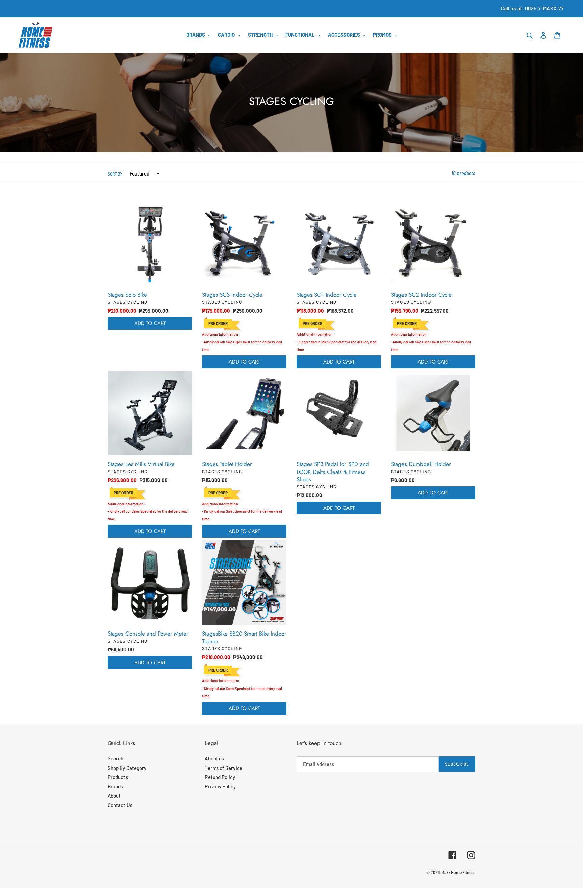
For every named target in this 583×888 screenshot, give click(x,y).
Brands (115, 786)
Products (118, 777)
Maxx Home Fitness (458, 872)
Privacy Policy (220, 786)
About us (214, 758)
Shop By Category (127, 768)
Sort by (115, 173)
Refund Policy (220, 777)
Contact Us (120, 805)
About (114, 795)
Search (115, 758)
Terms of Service (223, 768)
